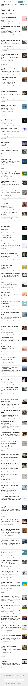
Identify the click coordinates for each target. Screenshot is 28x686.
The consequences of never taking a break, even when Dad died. (10, 193)
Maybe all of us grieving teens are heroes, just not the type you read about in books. (10, 162)
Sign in (25, 1)
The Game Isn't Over (6, 265)
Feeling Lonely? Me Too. (7, 337)
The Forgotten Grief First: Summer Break (10, 583)
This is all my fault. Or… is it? (7, 348)
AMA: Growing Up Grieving (8, 17)
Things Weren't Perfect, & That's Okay (10, 313)
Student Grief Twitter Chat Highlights (8, 106)
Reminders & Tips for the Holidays (10, 273)
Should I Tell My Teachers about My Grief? (10, 411)
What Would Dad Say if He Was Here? (9, 486)
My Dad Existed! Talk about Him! (10, 625)
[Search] (25, 13)
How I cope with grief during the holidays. (10, 71)
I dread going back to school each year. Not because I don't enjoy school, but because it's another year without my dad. (10, 435)
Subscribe (20, 1)
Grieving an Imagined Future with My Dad (10, 506)
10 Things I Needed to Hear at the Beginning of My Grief (10, 561)
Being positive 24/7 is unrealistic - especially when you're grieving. (8, 444)
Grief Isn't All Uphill (6, 283)
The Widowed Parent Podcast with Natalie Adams (10, 302)
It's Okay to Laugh (6, 292)
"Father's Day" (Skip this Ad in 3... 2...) (10, 540)
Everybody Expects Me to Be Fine (10, 519)
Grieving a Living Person (7, 119)
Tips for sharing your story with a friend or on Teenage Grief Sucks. (10, 174)
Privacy (16, 675)
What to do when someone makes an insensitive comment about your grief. (9, 216)
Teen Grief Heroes (6, 159)
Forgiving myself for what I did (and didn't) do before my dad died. (10, 58)
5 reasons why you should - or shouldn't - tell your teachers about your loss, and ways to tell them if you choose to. (10, 414)
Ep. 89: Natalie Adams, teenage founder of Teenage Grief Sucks (10, 305)
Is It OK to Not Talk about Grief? (9, 253)
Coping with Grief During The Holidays (9, 68)
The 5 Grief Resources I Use (8, 378)
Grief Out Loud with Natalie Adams (10, 551)
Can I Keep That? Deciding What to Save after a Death (10, 530)
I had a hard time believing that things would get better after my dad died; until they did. (10, 425)
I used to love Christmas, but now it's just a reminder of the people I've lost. (10, 81)
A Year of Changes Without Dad (9, 150)
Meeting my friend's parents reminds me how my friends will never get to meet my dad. (10, 609)
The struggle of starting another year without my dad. (9, 228)
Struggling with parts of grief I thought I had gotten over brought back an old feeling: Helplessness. (10, 285)
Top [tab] (6, 13)
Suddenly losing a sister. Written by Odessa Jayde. (10, 95)
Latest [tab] (3, 13)
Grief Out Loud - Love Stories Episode (9, 182)
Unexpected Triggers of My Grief (10, 496)
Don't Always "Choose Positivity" (10, 442)
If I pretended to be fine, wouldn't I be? (9, 457)
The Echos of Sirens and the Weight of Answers (11, 27)
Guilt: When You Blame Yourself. (10, 346)
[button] (2, 4)
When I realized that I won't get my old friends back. (9, 205)
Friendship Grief (5, 203)
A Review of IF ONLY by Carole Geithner (9, 129)
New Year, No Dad (5, 226)
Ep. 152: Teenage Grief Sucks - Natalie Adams (9, 553)
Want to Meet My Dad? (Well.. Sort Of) (10, 606)
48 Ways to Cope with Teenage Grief (9, 327)
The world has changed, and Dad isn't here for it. (10, 152)
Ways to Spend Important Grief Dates (9, 475)
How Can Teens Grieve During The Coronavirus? (10, 660)
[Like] (2, 74)
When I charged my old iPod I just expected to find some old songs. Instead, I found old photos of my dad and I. (11, 499)
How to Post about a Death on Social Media (11, 636)
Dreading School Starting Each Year (10, 432)
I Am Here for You (5, 243)
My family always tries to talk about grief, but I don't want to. (10, 255)
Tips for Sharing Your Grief (8, 172)
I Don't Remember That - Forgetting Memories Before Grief (10, 572)
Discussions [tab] (11, 13)
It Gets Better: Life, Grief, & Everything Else (8, 422)
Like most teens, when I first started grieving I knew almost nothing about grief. (11, 564)
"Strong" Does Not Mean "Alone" (9, 387)
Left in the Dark (5, 142)
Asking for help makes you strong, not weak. (9, 389)
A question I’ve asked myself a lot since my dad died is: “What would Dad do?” (10, 489)
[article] (14, 20)
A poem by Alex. (4, 144)
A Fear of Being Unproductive (9, 191)
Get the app (20, 680)
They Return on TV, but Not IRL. (9, 616)
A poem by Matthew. (5, 267)
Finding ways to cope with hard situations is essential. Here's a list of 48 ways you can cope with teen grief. (11, 330)
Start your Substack (10, 680)
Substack (8, 683)
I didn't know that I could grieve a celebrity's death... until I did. (8, 360)
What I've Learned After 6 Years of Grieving (10, 41)
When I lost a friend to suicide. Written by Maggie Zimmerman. (10, 246)
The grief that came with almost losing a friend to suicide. (10, 121)
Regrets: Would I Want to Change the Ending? (10, 464)
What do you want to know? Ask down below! (9, 19)
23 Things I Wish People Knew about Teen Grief (9, 400)
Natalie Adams (10, 21)
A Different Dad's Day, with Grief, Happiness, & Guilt (10, 367)
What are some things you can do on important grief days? (9, 478)
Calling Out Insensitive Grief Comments (9, 213)
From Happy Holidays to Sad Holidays (8, 78)
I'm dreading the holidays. (7, 237)
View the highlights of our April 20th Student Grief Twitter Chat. (9, 109)
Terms (20, 675)
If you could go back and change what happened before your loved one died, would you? (9, 467)
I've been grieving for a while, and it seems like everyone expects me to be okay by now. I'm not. (10, 522)
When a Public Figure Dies (8, 357)
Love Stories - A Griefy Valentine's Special (10, 184)
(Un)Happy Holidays (6, 235)
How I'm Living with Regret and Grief (9, 55)
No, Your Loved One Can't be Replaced (8, 647)
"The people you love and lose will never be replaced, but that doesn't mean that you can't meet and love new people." (11, 650)
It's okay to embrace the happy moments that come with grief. (10, 294)
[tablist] (7, 13)
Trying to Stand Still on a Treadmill (10, 596)
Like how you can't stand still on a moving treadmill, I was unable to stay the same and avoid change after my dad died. (10, 598)
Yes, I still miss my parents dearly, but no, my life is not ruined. (10, 44)
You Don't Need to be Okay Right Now (10, 454)
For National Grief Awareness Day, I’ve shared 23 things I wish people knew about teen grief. (10, 403)
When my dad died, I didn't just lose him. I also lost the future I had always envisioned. (11, 510)
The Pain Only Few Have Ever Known (9, 92)
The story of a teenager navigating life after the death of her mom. (10, 132)
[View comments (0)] (8, 34)
